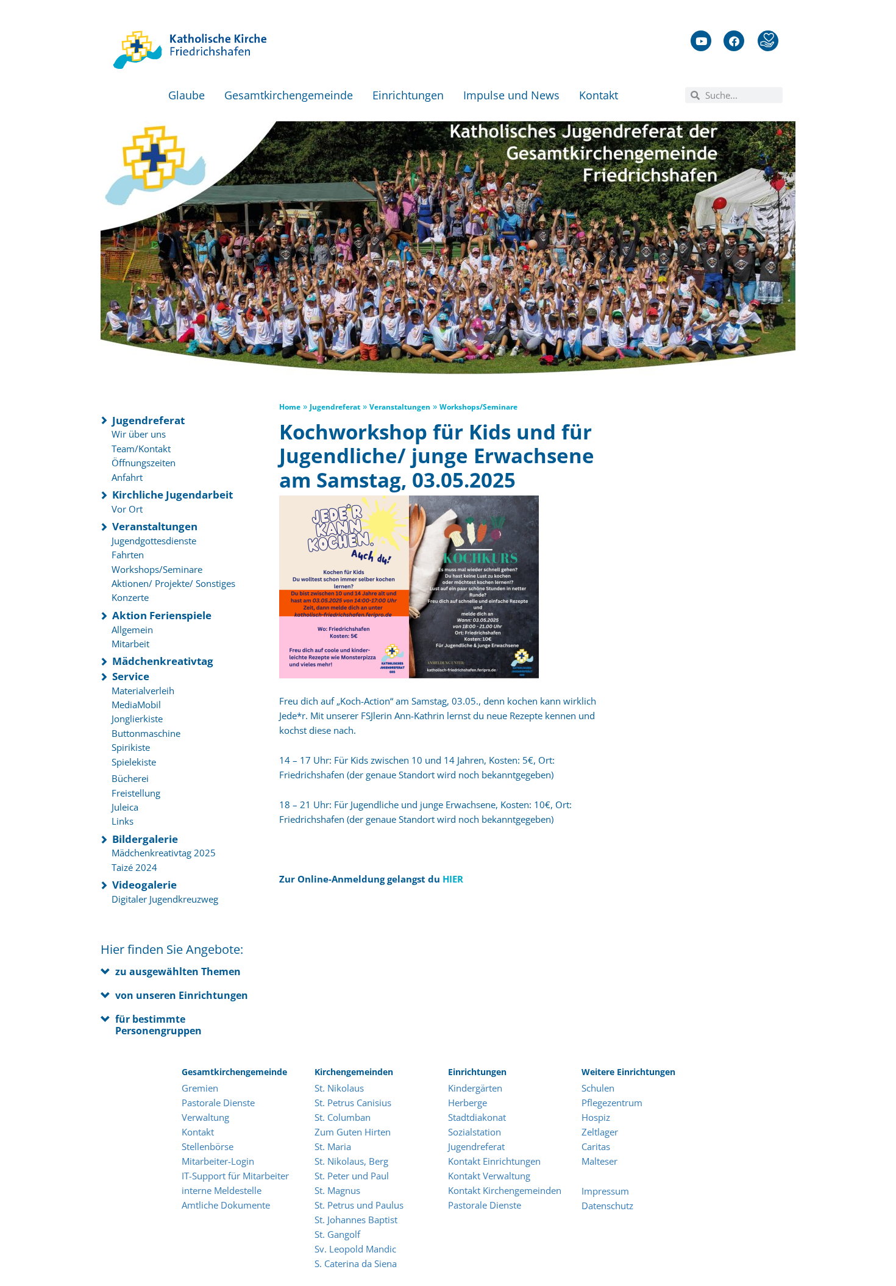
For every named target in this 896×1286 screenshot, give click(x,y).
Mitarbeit (130, 644)
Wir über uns (139, 434)
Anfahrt (127, 477)
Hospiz (597, 1117)
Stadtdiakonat (477, 1117)
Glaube (186, 95)
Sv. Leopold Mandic (355, 1249)
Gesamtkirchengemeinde (288, 95)
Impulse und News (511, 95)
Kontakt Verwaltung (489, 1176)
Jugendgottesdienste (154, 541)
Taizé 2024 (134, 867)
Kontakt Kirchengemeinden (504, 1190)
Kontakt (598, 95)
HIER (453, 879)
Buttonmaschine (146, 733)
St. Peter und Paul (352, 1176)
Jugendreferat (148, 420)
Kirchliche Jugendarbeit (172, 495)
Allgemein (132, 629)
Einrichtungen (408, 95)
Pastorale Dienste (218, 1102)
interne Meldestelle (221, 1190)
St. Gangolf (337, 1234)
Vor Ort (127, 509)
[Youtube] (701, 40)
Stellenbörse (207, 1146)
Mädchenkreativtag (162, 661)
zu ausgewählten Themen (178, 971)
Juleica (125, 807)
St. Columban (343, 1117)
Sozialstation (474, 1132)
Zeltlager (599, 1132)
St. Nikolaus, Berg (351, 1161)
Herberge (467, 1102)
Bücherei (130, 778)
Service (130, 676)
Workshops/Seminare (157, 569)
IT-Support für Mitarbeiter (235, 1176)
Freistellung (136, 793)
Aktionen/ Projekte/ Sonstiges (173, 583)
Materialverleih (143, 690)
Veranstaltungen (154, 526)
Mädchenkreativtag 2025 (164, 853)
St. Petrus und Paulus (359, 1205)
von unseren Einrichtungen (181, 995)
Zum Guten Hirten (353, 1132)
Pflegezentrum (611, 1102)
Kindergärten (475, 1088)
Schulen (597, 1088)
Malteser (599, 1161)
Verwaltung (205, 1117)
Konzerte (130, 597)
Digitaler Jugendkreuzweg (165, 899)
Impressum (605, 1191)
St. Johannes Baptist (356, 1219)
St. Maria (333, 1146)
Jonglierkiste (137, 718)
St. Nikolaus (339, 1088)
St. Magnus (337, 1190)
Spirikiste (131, 747)
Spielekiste (134, 762)
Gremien (200, 1088)
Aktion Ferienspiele (162, 615)
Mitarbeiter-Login (219, 1161)
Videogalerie (144, 885)
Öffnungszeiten (144, 462)
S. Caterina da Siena (356, 1263)
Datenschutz (607, 1205)
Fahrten (128, 555)
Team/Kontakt (141, 448)
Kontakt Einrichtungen (494, 1161)
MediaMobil (136, 704)
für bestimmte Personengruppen (158, 1024)
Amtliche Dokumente (226, 1205)
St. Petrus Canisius (353, 1102)
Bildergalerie (145, 839)
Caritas (595, 1146)
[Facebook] (734, 40)
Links (122, 821)
